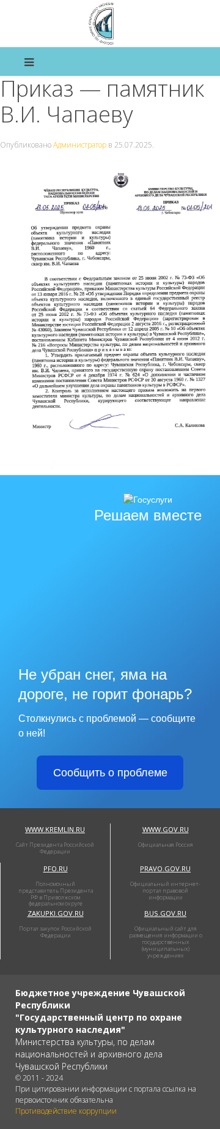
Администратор (79, 145)
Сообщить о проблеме (110, 773)
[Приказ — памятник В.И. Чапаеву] (110, 318)
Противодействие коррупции (66, 1111)
